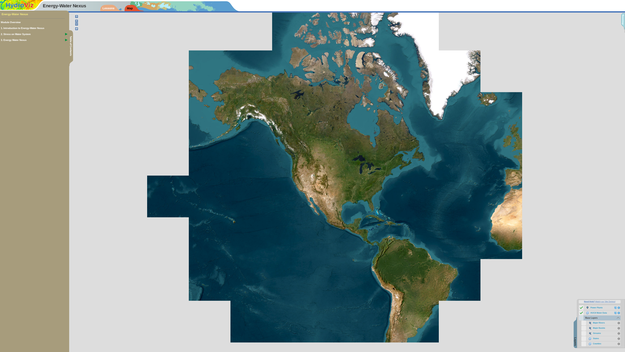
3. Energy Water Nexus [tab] (14, 40)
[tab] (600, 317)
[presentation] (112, 8)
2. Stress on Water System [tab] (16, 34)
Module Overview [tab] (11, 22)
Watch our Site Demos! (599, 302)
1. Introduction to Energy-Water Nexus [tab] (22, 28)
